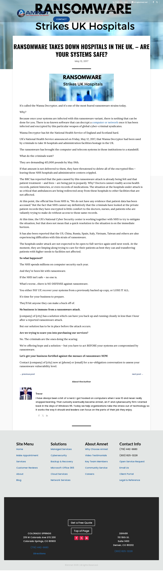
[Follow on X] (81, 538)
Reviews (81, 11)
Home (19, 449)
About (71, 11)
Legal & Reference (129, 480)
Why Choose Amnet (96, 449)
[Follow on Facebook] (76, 538)
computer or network (105, 122)
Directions (39, 553)
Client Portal (126, 474)
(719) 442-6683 (121, 2)
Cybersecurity (59, 455)
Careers (89, 474)
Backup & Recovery (62, 461)
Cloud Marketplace (107, 11)
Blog (91, 11)
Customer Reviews (27, 467)
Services (57, 11)
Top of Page (81, 531)
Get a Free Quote (81, 523)
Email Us (124, 467)
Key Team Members (96, 461)
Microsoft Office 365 (62, 467)
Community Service (96, 467)
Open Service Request (132, 461)
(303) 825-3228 (123, 551)
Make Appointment (27, 455)
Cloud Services (59, 474)
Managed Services (61, 449)
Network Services (60, 480)
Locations (125, 11)
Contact (61, 19)
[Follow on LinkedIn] (87, 538)
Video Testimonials (96, 455)
